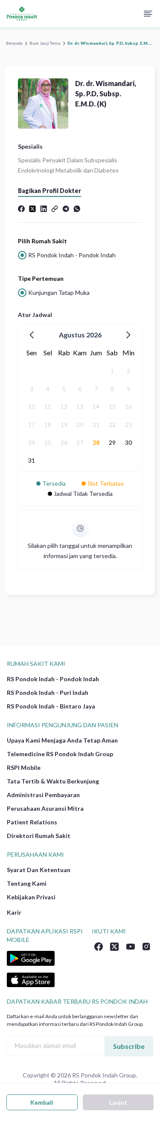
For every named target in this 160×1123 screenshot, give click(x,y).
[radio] (80, 255)
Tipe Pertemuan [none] (41, 278)
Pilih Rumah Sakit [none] (42, 241)
